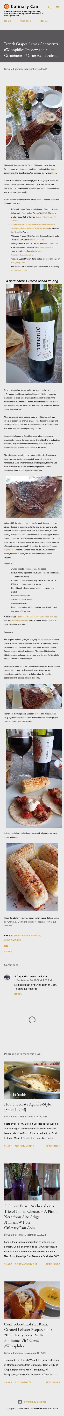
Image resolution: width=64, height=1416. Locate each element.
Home (7, 20)
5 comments (23, 1382)
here (54, 173)
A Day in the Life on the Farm (30, 976)
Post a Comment (26, 1264)
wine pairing (12, 940)
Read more (53, 1146)
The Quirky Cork (18, 263)
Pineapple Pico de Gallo (46, 617)
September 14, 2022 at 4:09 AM (34, 980)
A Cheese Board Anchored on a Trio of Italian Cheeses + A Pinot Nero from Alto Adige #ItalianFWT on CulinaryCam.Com (30, 1216)
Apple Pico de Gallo (19, 621)
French (35, 935)
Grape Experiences (45, 247)
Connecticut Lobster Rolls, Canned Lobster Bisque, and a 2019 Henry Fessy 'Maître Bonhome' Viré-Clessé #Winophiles (28, 1334)
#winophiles (22, 935)
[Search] (50, 6)
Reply (18, 994)
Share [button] (8, 951)
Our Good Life (38, 240)
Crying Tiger (9, 550)
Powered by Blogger (34, 1401)
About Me (25, 20)
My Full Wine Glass (19, 270)
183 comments (24, 1146)
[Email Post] (6, 947)
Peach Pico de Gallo (26, 617)
